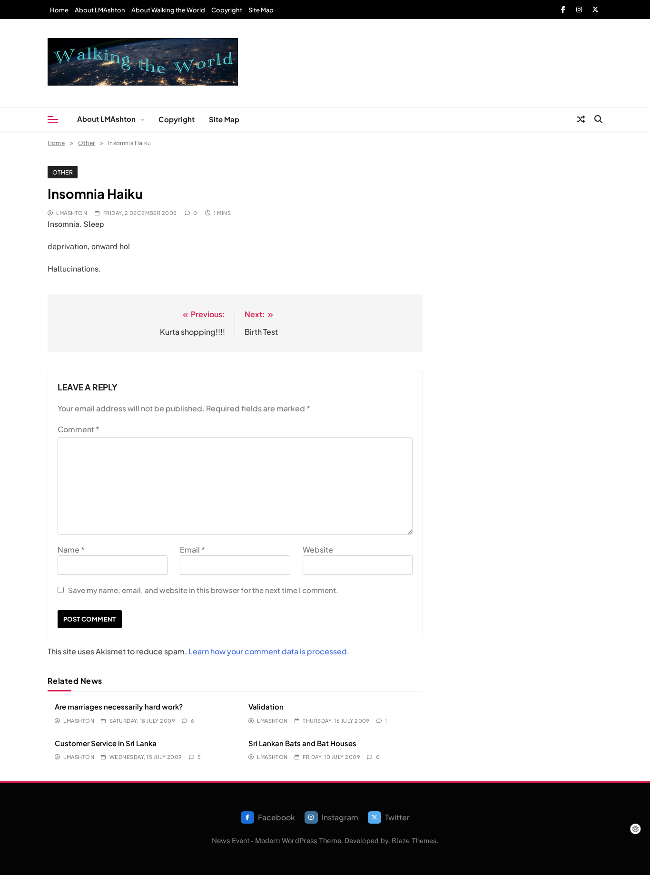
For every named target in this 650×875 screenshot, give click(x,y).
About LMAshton (100, 10)
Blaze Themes (414, 840)
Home (59, 10)
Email (192, 549)
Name (71, 549)
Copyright (226, 10)
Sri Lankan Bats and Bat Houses (302, 743)
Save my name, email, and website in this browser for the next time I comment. (203, 589)
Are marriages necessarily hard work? (119, 706)
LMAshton (71, 213)
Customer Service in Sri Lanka (106, 743)
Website (318, 549)
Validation (266, 706)
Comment (78, 429)
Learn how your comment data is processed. (268, 651)
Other (62, 172)
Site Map (261, 10)
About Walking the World (168, 10)
